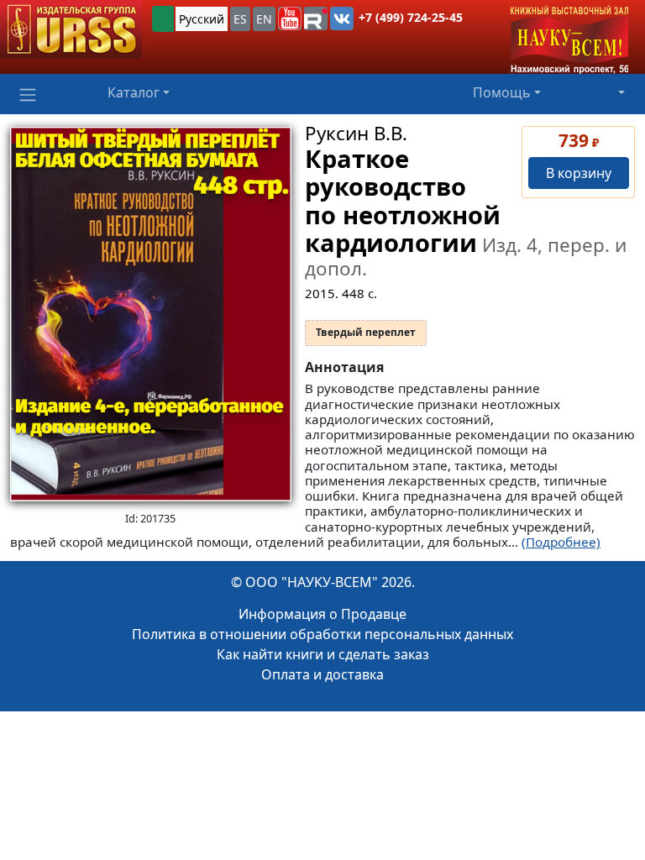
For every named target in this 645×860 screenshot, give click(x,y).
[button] (290, 18)
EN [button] (264, 19)
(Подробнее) (561, 541)
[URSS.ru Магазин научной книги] (71, 29)
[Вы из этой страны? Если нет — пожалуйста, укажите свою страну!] (163, 19)
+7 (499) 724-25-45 (411, 17)
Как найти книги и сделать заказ (323, 654)
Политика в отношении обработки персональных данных (322, 634)
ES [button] (240, 19)
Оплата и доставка (322, 674)
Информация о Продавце (322, 614)
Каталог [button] (134, 92)
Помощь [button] (502, 92)
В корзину (578, 173)
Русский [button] (201, 19)
